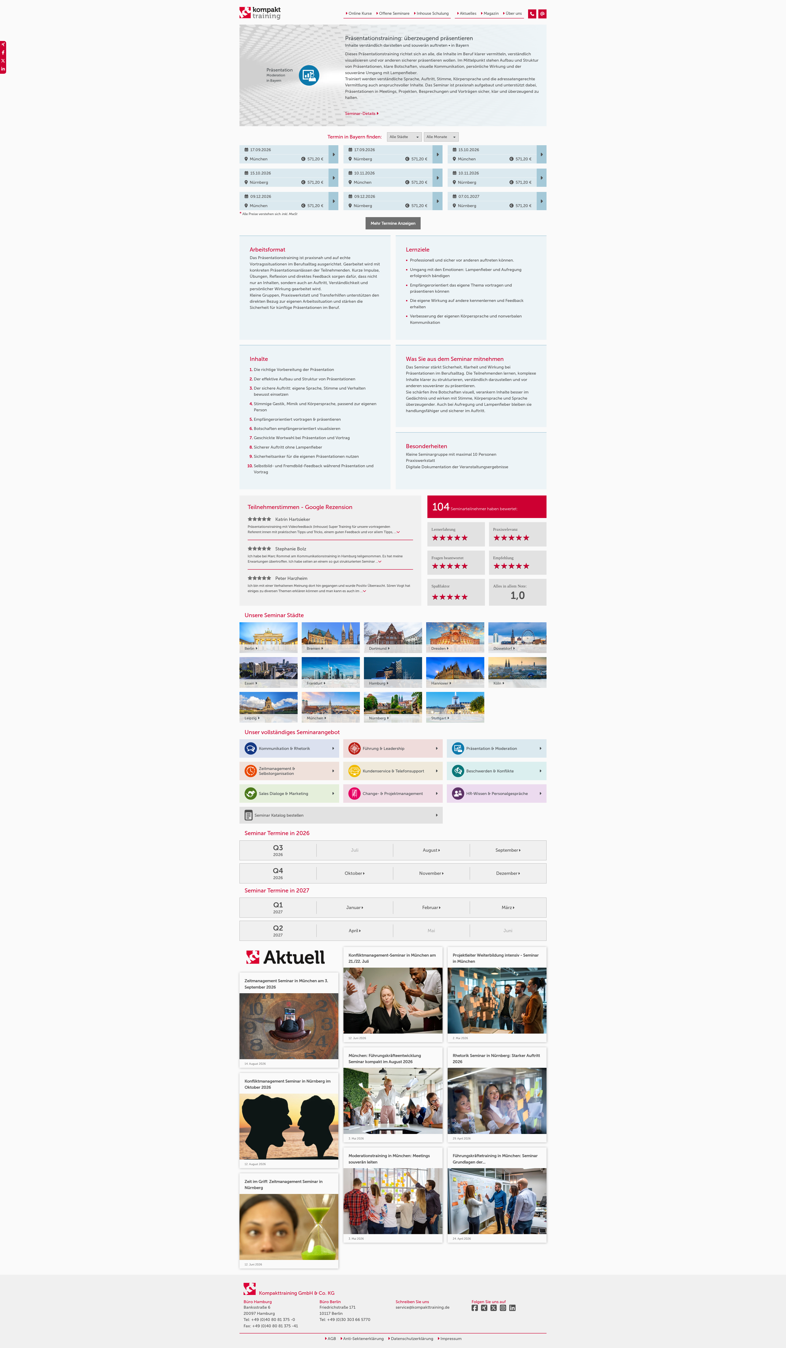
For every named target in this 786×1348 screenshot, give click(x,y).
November (430, 873)
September (507, 850)
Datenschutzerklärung (411, 1338)
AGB (331, 1338)
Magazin (491, 13)
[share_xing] (3, 45)
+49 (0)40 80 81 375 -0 (273, 1319)
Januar (353, 907)
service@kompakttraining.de (422, 1307)
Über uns (514, 13)
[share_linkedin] (3, 70)
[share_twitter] (3, 61)
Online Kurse (360, 13)
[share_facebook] (3, 53)
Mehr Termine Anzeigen (393, 223)
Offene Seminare (394, 13)
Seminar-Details (360, 113)
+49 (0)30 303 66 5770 (348, 1319)
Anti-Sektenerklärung (363, 1338)
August (430, 850)
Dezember (506, 873)
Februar (430, 907)
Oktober (353, 873)
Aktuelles (468, 13)
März (507, 907)
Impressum (450, 1338)
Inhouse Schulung (433, 13)
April (353, 930)
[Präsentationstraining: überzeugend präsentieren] (532, 13)
